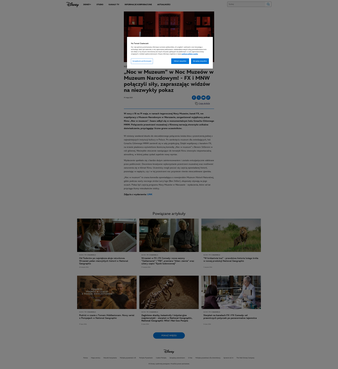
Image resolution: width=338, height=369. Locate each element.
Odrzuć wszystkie (180, 61)
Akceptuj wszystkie (200, 61)
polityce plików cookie (190, 54)
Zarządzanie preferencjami (141, 61)
